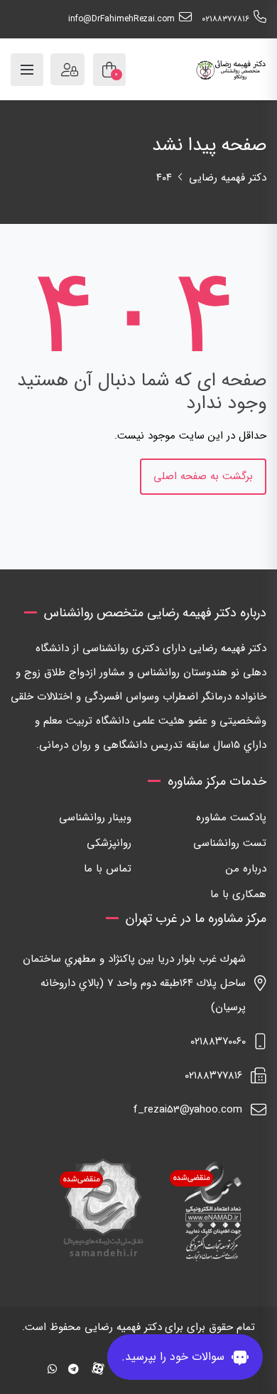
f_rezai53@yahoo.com (187, 1109)
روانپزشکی (109, 843)
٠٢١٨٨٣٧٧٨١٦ (225, 19)
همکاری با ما (238, 894)
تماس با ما (107, 868)
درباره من (246, 868)
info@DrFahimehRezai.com (121, 19)
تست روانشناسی (229, 843)
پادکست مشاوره (231, 817)
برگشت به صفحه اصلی (203, 476)
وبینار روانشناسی (95, 817)
